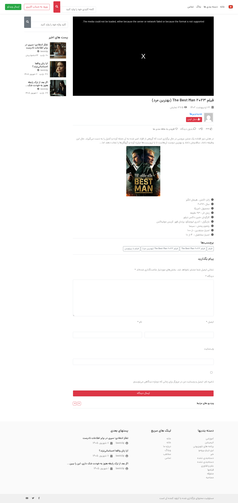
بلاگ (198, 7)
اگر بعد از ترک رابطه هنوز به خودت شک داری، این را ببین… (38, 86)
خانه (222, 7)
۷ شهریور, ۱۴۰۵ (101, 456)
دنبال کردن (192, 119)
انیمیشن (209, 443)
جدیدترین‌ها (196, 114)
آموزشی (210, 439)
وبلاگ (168, 450)
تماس (190, 7)
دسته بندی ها (211, 7)
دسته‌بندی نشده (205, 458)
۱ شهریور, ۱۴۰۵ (101, 469)
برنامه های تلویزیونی (203, 447)
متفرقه (210, 474)
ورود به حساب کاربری (37, 7)
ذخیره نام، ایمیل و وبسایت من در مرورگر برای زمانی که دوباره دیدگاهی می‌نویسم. (173, 382)
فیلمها (210, 470)
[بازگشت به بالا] (9, 484)
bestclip (44, 51)
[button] (79, 403)
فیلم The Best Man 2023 (193, 248)
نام (139, 322)
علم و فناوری (207, 466)
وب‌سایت (209, 349)
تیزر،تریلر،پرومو (206, 450)
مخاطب (167, 454)
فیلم (210, 248)
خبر (212, 454)
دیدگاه (209, 276)
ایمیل (210, 322)
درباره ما (167, 447)
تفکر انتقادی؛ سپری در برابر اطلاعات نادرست (36, 46)
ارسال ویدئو (13, 7)
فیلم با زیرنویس (132, 248)
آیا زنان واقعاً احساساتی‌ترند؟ (40, 65)
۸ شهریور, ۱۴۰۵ (101, 443)
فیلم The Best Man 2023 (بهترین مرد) (160, 248)
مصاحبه (210, 478)
